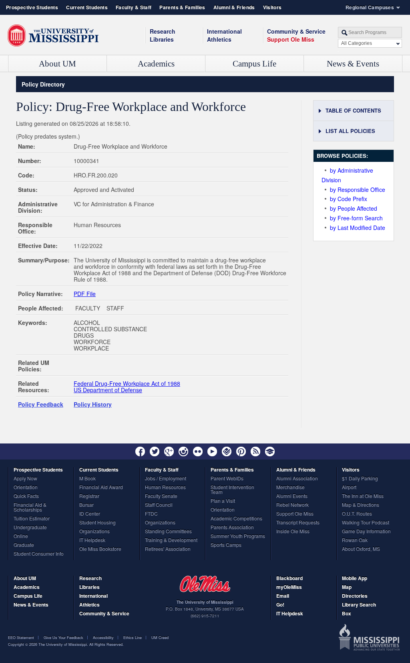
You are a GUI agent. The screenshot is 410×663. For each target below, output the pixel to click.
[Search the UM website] (370, 32)
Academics (156, 64)
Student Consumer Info (39, 554)
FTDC (151, 514)
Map (347, 587)
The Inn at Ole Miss (363, 496)
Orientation (26, 487)
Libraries (162, 39)
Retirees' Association (168, 549)
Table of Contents (353, 110)
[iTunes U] (270, 451)
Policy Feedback (40, 404)
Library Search (359, 605)
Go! (280, 605)
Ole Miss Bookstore (100, 549)
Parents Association (232, 527)
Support (290, 39)
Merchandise (290, 487)
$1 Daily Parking (360, 479)
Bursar (86, 505)
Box (346, 614)
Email (282, 596)
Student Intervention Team (232, 490)
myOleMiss (289, 587)
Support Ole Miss (295, 514)
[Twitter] (154, 451)
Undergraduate (30, 527)
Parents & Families (182, 7)
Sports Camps (226, 545)
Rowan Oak (355, 540)
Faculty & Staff (133, 7)
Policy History (93, 404)
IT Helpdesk (92, 540)
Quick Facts (26, 496)
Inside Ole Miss (293, 531)
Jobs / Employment (165, 479)
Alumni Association (297, 479)
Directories (355, 596)
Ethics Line (132, 637)
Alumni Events (292, 496)
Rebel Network (292, 505)
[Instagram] (183, 451)
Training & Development (171, 540)
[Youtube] (212, 451)
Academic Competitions (236, 519)
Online (21, 536)
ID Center (89, 514)
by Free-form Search (356, 218)
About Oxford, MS (361, 549)
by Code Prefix (348, 199)
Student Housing (97, 523)
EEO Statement (21, 637)
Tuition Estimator (32, 519)
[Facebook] (140, 451)
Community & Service (104, 614)
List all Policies (350, 131)
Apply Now (25, 479)
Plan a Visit (223, 501)
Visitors (272, 7)
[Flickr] (198, 451)
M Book (87, 479)
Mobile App (354, 579)
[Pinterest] (241, 451)
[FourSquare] (226, 451)
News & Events (353, 64)
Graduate (24, 545)
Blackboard (289, 579)
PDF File (85, 294)
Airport (349, 487)
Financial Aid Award (101, 487)
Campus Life (254, 64)
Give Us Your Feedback (63, 637)
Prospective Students (32, 7)
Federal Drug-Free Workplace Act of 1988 (127, 383)
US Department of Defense (108, 390)
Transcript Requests (298, 523)
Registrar (89, 496)
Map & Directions (360, 505)
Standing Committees (168, 531)
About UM (57, 64)
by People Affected (353, 208)
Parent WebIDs (227, 479)
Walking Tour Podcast (365, 523)
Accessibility (103, 637)
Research (162, 31)
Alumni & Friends (234, 7)
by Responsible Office (357, 189)
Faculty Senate (161, 496)
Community (296, 31)
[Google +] (169, 451)
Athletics (219, 39)
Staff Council (159, 505)
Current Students (87, 7)
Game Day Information (366, 531)
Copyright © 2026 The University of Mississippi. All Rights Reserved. (66, 644)
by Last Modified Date (357, 228)
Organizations (94, 531)
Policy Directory (43, 84)
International (224, 31)
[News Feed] (255, 451)
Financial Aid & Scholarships (30, 507)
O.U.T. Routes (357, 514)
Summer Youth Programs (238, 536)
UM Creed (160, 637)
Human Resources (165, 487)
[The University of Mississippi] (53, 35)
